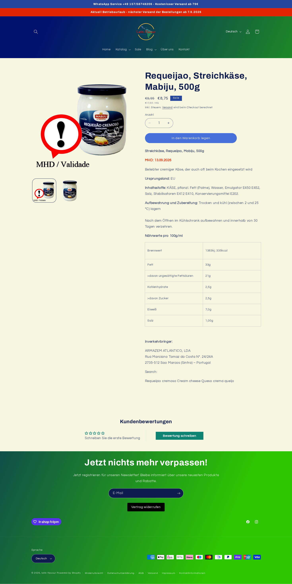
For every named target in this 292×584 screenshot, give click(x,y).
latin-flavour (49, 573)
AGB (141, 573)
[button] (36, 31)
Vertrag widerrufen (146, 507)
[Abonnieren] (178, 493)
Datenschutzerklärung (120, 573)
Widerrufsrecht (94, 573)
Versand (167, 107)
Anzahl (149, 114)
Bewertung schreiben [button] (179, 435)
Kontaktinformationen (192, 573)
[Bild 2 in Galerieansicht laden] (70, 190)
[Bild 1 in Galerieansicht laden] (44, 190)
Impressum (168, 573)
